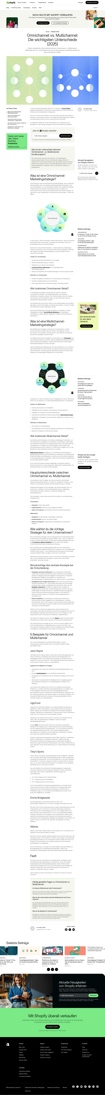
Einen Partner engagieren (47, 1052)
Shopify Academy (45, 1055)
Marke (57, 618)
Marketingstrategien (67, 415)
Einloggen (80, 2)
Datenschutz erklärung (53, 1087)
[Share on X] (70, 929)
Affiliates (21, 1055)
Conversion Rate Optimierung (41, 267)
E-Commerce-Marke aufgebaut (42, 542)
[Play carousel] (52, 969)
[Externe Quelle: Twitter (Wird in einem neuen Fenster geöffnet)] (77, 1086)
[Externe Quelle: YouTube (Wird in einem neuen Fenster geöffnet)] (81, 1086)
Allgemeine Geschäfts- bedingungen (34, 1087)
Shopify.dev (64, 1047)
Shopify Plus (85, 1052)
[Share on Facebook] (66, 929)
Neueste (34, 7)
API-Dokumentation (66, 1049)
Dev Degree (64, 1052)
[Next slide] (56, 969)
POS (36, 725)
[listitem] (52, 956)
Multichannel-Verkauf (36, 452)
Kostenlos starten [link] (66, 136)
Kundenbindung (41, 673)
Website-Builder (23, 1074)
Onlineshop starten (16, 7)
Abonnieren (93, 995)
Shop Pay (84, 1049)
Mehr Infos (22, 1047)
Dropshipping (26, 7)
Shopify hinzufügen (84, 467)
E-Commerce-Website (25, 1076)
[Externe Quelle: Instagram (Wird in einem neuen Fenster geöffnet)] (85, 1086)
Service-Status (23, 1060)
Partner (21, 1052)
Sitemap (64, 1087)
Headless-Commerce (38, 587)
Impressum (28, 1091)
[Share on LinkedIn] (73, 929)
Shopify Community (45, 1057)
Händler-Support (44, 1047)
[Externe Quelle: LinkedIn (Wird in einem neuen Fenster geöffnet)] (93, 1086)
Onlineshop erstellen (24, 1071)
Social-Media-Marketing (51, 312)
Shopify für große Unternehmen (87, 1055)
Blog (7, 7)
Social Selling (66, 108)
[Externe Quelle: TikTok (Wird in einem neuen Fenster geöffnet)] (89, 1086)
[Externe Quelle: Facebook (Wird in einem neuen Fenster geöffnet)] (73, 1086)
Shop (83, 1047)
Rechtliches (22, 1057)
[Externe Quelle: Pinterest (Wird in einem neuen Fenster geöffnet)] (97, 1086)
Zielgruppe (67, 338)
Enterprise (50, 2)
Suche (95, 7)
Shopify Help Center (45, 1049)
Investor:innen (23, 1049)
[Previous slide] (48, 969)
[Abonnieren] (96, 173)
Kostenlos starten (92, 2)
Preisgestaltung (42, 2)
